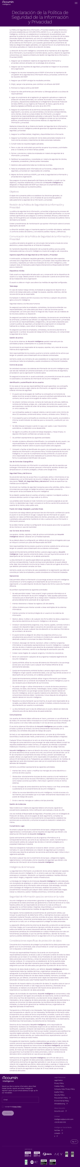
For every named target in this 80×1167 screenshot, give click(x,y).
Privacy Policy (16, 1106)
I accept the (13, 1106)
